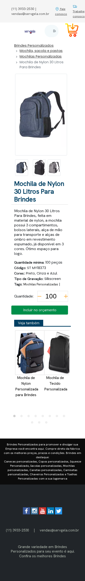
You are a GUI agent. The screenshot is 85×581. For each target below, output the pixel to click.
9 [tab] (33, 423)
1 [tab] (15, 417)
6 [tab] (51, 417)
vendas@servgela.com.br (59, 530)
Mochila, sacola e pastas (41, 50)
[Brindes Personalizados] (30, 31)
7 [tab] (58, 417)
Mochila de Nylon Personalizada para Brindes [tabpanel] (26, 386)
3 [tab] (29, 417)
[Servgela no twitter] (58, 513)
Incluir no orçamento (39, 309)
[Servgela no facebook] (26, 513)
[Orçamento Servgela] (69, 31)
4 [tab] (36, 417)
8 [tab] (65, 417)
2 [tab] (22, 417)
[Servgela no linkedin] (50, 513)
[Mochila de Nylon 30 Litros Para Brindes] (21, 167)
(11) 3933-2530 (17, 530)
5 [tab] (44, 417)
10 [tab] (40, 423)
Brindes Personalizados (34, 45)
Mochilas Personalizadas (41, 56)
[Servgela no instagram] (34, 513)
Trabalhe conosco (79, 13)
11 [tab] (47, 423)
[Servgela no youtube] (42, 513)
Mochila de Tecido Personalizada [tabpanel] (55, 383)
